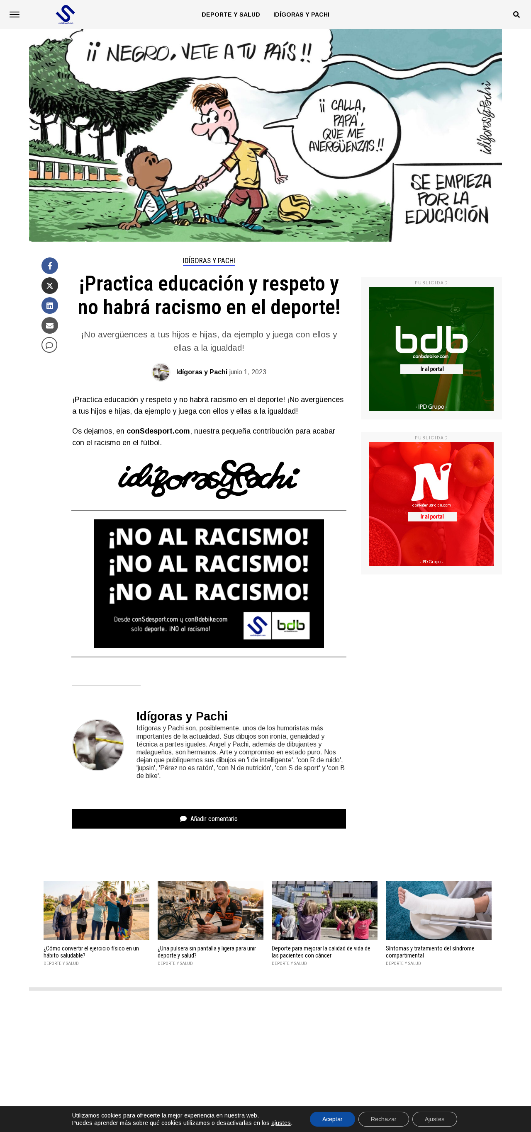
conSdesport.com (158, 431)
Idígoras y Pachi (301, 14)
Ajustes (435, 1119)
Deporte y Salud (231, 14)
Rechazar (384, 1119)
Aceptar (332, 1119)
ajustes (281, 1123)
